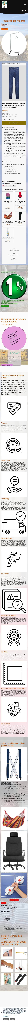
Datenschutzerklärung (7, 1014)
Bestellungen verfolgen (14, 255)
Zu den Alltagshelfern (14, 900)
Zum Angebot (4, 28)
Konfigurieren (5, 1016)
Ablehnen (12, 1019)
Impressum (16, 1014)
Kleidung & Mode (11, 63)
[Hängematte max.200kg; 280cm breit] (7, 215)
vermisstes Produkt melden (7, 365)
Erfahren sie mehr (5, 305)
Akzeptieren (6, 1019)
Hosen (18, 63)
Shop (3, 63)
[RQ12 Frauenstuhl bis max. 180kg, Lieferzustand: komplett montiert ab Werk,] (20, 196)
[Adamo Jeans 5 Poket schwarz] (20, 215)
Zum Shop (4, 903)
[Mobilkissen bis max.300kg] (7, 196)
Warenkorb (14, 259)
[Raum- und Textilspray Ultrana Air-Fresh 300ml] (7, 232)
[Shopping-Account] (25, 11)
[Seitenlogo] (4, 4)
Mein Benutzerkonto (14, 250)
